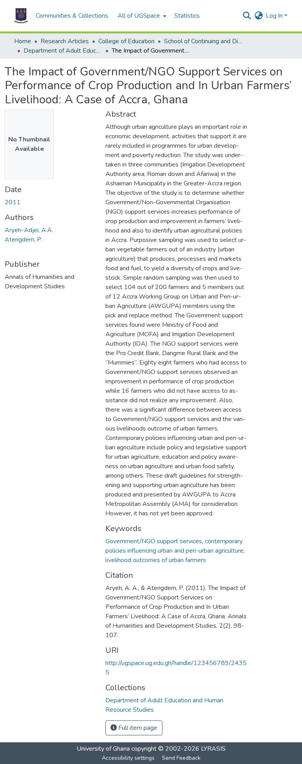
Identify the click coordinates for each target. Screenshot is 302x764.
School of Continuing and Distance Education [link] (203, 41)
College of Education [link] (126, 41)
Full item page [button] (137, 728)
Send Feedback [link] (181, 758)
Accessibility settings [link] (128, 758)
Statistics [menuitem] (187, 15)
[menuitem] (141, 15)
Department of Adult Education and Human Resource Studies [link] (63, 50)
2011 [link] (12, 202)
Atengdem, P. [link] (23, 239)
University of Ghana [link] (103, 748)
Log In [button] (275, 15)
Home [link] (22, 41)
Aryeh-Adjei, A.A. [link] (29, 230)
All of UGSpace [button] (139, 15)
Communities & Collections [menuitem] (72, 15)
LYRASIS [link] (213, 748)
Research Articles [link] (65, 41)
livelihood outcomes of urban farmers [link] (155, 560)
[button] (21, 16)
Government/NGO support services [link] (153, 541)
